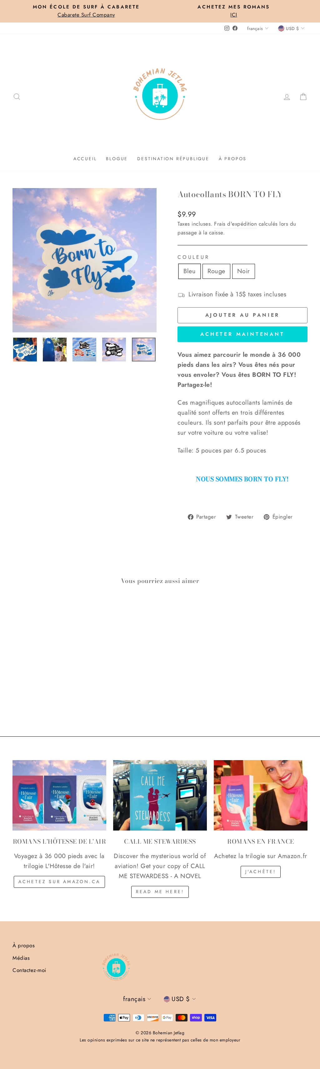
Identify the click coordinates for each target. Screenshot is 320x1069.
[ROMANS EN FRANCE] (261, 795)
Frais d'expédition (235, 224)
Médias (21, 958)
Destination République (173, 159)
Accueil (85, 159)
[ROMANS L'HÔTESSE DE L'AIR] (59, 795)
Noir (243, 271)
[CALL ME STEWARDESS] (160, 795)
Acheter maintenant (242, 334)
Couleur (194, 257)
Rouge (216, 271)
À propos (233, 159)
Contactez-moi (29, 970)
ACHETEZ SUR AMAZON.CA (59, 881)
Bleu (189, 271)
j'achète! (260, 871)
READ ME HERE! (160, 891)
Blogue (117, 159)
